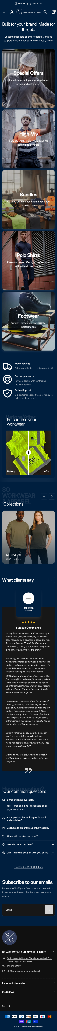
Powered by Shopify (36, 1026)
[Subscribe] (49, 909)
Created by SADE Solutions (28, 867)
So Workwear (24, 1026)
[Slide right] (52, 496)
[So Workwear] (9, 944)
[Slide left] (44, 496)
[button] (4, 12)
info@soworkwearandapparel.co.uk (23, 971)
